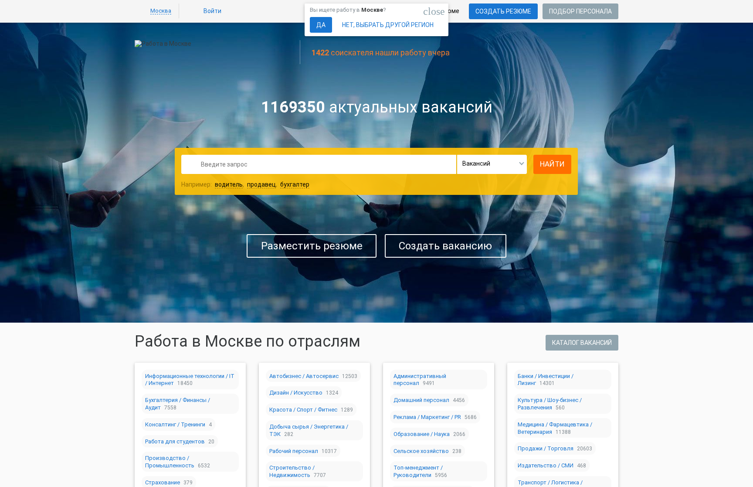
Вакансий (476, 163)
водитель (229, 184)
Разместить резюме (312, 246)
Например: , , (245, 184)
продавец (261, 184)
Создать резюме (503, 11)
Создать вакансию (445, 246)
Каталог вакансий (582, 342)
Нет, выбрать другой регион (388, 24)
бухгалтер (294, 184)
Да (321, 24)
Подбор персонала (580, 11)
